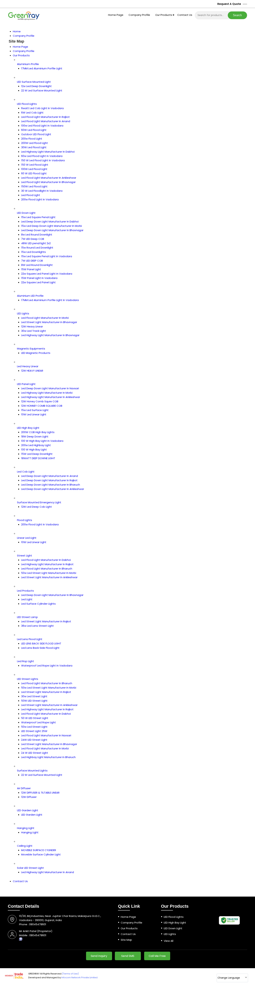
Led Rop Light (25, 661)
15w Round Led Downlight (37, 247)
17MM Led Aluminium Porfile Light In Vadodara (50, 300)
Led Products (25, 590)
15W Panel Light (31, 269)
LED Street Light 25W (34, 731)
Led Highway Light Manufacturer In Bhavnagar (50, 335)
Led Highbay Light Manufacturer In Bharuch (48, 757)
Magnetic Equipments (31, 348)
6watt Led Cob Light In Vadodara (42, 108)
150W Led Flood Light (34, 186)
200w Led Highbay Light (36, 445)
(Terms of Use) (70, 973)
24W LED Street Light (34, 740)
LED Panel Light (26, 384)
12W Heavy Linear (32, 326)
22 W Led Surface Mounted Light (41, 90)
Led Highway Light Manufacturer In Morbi (47, 393)
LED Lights (23, 313)
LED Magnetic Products (35, 353)
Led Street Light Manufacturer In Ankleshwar (49, 577)
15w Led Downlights (33, 252)
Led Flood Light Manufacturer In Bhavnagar (48, 182)
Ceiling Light (24, 846)
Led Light (26, 599)
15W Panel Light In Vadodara (39, 278)
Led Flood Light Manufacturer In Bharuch (46, 568)
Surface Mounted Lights (32, 770)
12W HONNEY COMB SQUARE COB (41, 406)
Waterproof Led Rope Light (38, 722)
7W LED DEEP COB (32, 260)
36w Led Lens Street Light (37, 626)
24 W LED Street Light (34, 753)
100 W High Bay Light (34, 449)
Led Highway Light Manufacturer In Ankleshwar (50, 397)
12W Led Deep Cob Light (36, 507)
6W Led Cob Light (32, 112)
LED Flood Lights (27, 104)
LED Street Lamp (27, 617)
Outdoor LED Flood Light (36, 134)
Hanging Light (25, 828)
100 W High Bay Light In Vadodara (42, 441)
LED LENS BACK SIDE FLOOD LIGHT (41, 643)
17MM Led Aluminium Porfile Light (41, 68)
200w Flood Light (31, 138)
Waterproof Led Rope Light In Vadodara (46, 665)
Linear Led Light (26, 538)
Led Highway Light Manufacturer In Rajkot (47, 564)
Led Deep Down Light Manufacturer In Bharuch (50, 484)
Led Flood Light (30, 195)
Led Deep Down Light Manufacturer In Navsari (50, 388)
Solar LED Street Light (30, 868)
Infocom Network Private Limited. (79, 977)
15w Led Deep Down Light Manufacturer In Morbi (51, 226)
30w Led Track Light (33, 331)
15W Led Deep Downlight (37, 454)
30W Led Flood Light (33, 147)
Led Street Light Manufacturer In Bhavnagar (49, 322)
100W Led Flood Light (34, 169)
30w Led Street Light (34, 696)
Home (17, 31)
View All (168, 941)
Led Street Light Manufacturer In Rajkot (46, 621)
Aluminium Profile (28, 64)
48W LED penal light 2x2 (36, 243)
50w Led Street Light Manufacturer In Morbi (48, 573)
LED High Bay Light (28, 428)
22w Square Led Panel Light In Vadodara (46, 273)
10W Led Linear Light (33, 414)
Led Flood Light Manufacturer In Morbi (45, 318)
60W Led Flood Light (33, 130)
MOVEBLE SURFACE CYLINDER (38, 850)
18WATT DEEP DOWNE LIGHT (38, 458)
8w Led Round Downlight (36, 234)
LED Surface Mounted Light (34, 82)
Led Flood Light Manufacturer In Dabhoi (46, 560)
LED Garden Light (27, 810)
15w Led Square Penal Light (38, 217)
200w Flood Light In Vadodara (40, 199)
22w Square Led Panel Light (38, 282)
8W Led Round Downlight (37, 265)
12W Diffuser (29, 797)
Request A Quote (229, 4)
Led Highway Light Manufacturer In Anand (47, 872)
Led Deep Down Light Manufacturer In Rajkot (49, 480)
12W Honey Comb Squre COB (39, 401)
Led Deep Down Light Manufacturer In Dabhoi (50, 221)
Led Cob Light (26, 471)
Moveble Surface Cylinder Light (41, 854)
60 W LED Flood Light (34, 173)
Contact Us (184, 15)
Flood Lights (24, 520)
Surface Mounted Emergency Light (39, 502)
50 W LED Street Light (34, 718)
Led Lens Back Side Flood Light (40, 648)
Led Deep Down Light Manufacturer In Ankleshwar (52, 489)
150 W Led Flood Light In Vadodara (43, 160)
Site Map (126, 940)
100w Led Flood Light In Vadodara (42, 125)
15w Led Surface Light (35, 410)
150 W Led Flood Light (34, 164)
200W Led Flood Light (34, 143)
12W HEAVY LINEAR (32, 370)
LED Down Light (26, 213)
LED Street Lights (27, 679)
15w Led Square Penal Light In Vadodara (46, 256)
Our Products (163, 15)
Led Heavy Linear (27, 366)
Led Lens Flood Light (29, 639)
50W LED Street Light (34, 700)
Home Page (115, 15)
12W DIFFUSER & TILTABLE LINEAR (40, 792)
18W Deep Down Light (34, 436)
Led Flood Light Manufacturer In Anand (45, 121)
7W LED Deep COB (32, 239)
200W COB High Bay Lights (37, 432)
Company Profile (139, 15)
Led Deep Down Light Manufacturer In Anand (49, 476)
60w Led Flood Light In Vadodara (41, 156)
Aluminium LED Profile (30, 296)
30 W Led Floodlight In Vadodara (41, 191)
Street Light (24, 555)
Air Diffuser (24, 788)
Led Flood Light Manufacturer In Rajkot (45, 117)
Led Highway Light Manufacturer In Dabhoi (48, 151)
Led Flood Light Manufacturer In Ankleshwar (48, 178)
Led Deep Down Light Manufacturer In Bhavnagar (52, 230)
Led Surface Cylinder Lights (38, 603)
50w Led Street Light (34, 727)
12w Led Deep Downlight (36, 86)
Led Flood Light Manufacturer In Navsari (46, 735)
